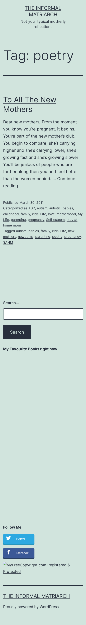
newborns (25, 236)
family (25, 214)
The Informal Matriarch (36, 596)
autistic (55, 208)
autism (42, 208)
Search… (11, 303)
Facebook (22, 553)
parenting (18, 220)
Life (43, 214)
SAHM (8, 242)
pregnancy (36, 220)
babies (68, 208)
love (51, 214)
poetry (57, 236)
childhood (11, 214)
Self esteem (55, 220)
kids (35, 214)
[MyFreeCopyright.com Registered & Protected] (43, 568)
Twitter (20, 539)
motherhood (66, 214)
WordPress (49, 607)
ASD (31, 208)
